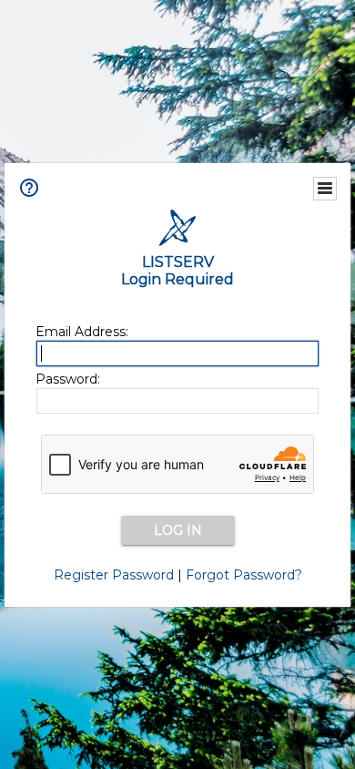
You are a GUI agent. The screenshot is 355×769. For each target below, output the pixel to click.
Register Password (114, 575)
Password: (68, 379)
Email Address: (82, 331)
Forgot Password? (244, 575)
